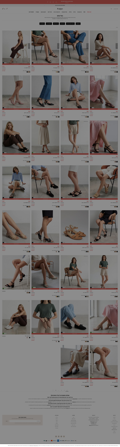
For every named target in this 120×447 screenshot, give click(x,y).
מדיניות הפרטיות (36, 445)
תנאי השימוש (31, 445)
